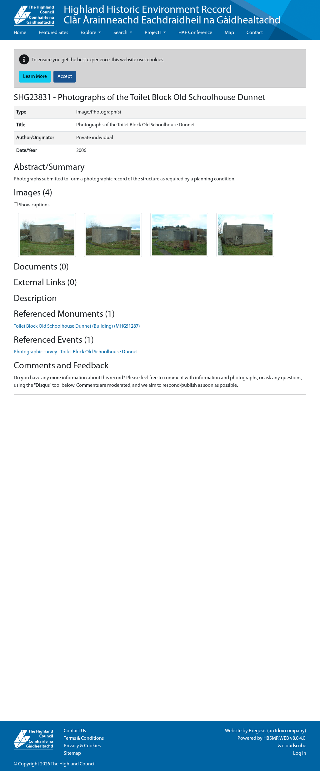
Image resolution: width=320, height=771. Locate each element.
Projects (153, 32)
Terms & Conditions (84, 738)
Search (120, 32)
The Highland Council (73, 764)
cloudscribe (294, 745)
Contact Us (75, 730)
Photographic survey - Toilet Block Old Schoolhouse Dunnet (76, 352)
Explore (89, 32)
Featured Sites (53, 32)
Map (229, 32)
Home (20, 32)
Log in (299, 753)
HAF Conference (195, 32)
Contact (255, 32)
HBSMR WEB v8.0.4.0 (284, 738)
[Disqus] (160, 478)
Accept (65, 76)
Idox (279, 730)
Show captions (33, 205)
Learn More (35, 76)
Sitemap (72, 753)
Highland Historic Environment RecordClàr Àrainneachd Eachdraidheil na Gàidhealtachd (172, 15)
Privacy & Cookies (82, 745)
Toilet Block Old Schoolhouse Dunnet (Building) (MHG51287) (77, 326)
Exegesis (257, 730)
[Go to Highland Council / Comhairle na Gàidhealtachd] (34, 13)
